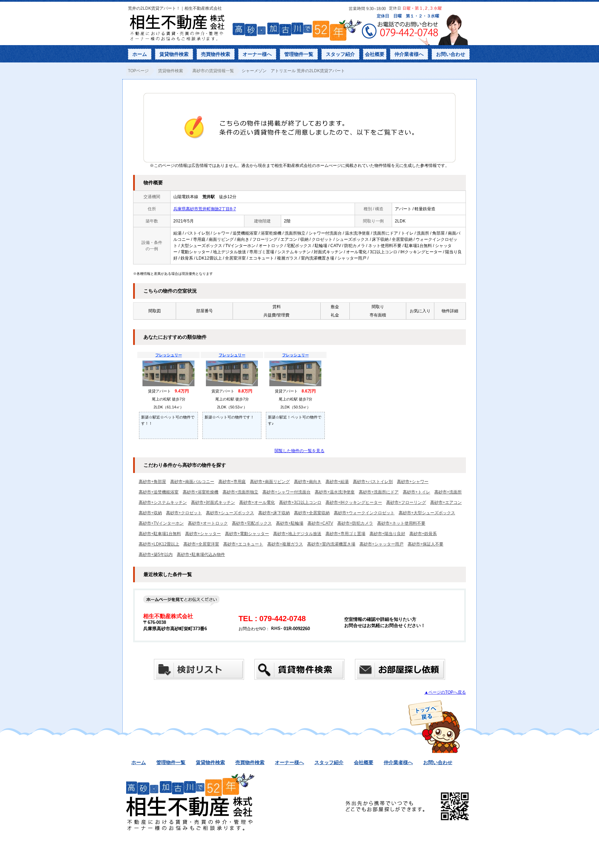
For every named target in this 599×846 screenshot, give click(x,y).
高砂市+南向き (307, 481)
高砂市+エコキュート (243, 544)
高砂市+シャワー (412, 481)
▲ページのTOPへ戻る (445, 692)
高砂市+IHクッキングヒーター (353, 502)
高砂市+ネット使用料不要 (401, 523)
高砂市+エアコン (446, 502)
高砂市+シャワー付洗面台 (286, 492)
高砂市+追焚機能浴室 (159, 492)
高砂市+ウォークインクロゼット (364, 512)
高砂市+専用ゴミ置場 (345, 533)
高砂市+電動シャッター (247, 533)
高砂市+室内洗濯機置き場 (331, 544)
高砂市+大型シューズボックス (427, 512)
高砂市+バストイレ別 (373, 481)
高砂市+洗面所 (448, 492)
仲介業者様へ (409, 54)
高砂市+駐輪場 (289, 523)
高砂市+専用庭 (232, 481)
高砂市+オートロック (208, 523)
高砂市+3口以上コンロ (300, 502)
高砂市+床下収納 (274, 512)
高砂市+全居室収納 (312, 512)
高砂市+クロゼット (184, 512)
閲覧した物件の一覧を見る (299, 450)
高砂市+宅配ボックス (252, 523)
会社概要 (374, 54)
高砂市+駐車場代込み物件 (201, 554)
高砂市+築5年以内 (156, 554)
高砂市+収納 (150, 512)
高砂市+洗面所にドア (379, 492)
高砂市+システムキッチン (163, 502)
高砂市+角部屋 (152, 481)
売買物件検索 (215, 54)
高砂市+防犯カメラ (355, 523)
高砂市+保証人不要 (425, 544)
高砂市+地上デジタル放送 (297, 533)
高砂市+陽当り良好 (387, 533)
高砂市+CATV (320, 523)
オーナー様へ (257, 54)
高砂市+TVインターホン (161, 523)
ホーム (139, 54)
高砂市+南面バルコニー (192, 481)
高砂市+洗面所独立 (240, 492)
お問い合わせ (450, 54)
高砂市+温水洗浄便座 (335, 492)
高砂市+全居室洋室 (201, 544)
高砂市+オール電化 (257, 502)
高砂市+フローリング (406, 502)
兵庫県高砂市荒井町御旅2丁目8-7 (204, 208)
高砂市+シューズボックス (230, 512)
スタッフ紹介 (340, 54)
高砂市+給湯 (337, 481)
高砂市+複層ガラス (285, 544)
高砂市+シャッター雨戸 (381, 544)
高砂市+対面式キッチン (213, 502)
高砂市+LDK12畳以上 (159, 544)
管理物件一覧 (298, 54)
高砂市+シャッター (203, 533)
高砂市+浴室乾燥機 (200, 492)
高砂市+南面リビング (270, 481)
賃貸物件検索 (174, 54)
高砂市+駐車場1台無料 (160, 533)
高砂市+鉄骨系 (423, 533)
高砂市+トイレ (416, 492)
